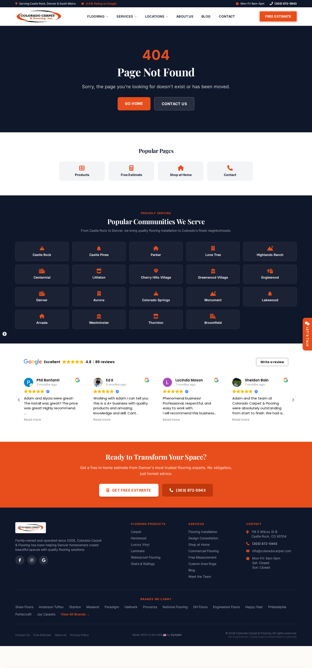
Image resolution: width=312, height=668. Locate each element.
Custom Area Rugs (202, 564)
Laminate (138, 551)
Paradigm (112, 607)
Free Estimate (278, 16)
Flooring (96, 16)
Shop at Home (199, 544)
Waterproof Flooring (146, 557)
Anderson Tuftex (51, 607)
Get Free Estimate (131, 490)
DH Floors (200, 607)
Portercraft (23, 614)
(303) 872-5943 (286, 3)
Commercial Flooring (203, 551)
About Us (184, 16)
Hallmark (130, 607)
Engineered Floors (226, 607)
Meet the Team (199, 576)
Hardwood (138, 538)
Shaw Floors (24, 607)
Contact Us (174, 103)
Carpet (136, 532)
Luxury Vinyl (140, 544)
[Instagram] (31, 560)
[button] (293, 400)
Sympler (176, 634)
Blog (206, 16)
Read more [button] (32, 420)
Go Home (134, 103)
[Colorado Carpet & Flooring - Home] (39, 16)
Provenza (150, 607)
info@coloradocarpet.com (271, 551)
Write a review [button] (272, 362)
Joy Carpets (46, 614)
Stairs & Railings (143, 564)
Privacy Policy (79, 635)
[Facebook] (19, 560)
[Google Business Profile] (43, 560)
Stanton (75, 607)
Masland (92, 607)
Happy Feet (254, 607)
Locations (154, 16)
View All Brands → (75, 614)
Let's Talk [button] (307, 337)
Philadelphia (277, 607)
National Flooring (175, 607)
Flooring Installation (202, 532)
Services (124, 16)
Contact (227, 16)
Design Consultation (203, 538)
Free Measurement (202, 557)
